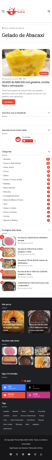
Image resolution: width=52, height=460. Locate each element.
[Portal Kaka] (15, 11)
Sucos (6, 171)
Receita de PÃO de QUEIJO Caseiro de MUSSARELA (32, 262)
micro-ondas (7, 424)
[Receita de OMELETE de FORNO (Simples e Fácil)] (9, 252)
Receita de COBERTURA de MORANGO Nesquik (33, 239)
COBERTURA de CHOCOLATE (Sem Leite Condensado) (33, 284)
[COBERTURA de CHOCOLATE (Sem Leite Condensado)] (9, 286)
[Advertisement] (35, 9)
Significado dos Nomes (18, 448)
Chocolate (41, 411)
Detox (6, 175)
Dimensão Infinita (36, 448)
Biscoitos (7, 192)
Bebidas (7, 184)
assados (6, 411)
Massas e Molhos (11, 220)
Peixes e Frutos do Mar (13, 180)
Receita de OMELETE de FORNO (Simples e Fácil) (30, 250)
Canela (31, 411)
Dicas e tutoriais (10, 212)
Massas (41, 420)
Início (6, 28)
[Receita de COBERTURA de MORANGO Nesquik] (9, 241)
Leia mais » (8, 102)
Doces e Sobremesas (12, 163)
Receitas (7, 159)
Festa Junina (9, 167)
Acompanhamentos (11, 196)
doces (15, 416)
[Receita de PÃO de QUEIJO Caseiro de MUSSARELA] (9, 263)
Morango (19, 424)
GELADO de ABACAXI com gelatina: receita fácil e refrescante (25, 84)
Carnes (6, 216)
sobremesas (7, 429)
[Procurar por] (49, 12)
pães (27, 424)
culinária (6, 416)
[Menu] (3, 12)
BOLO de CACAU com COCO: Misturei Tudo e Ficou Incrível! (38, 327)
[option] (13, 321)
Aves (5, 204)
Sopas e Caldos (10, 208)
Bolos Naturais (9, 188)
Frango (41, 416)
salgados (36, 424)
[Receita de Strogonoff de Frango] (42, 362)
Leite (5, 420)
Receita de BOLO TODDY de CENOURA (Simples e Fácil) (32, 273)
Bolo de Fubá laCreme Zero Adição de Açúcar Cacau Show (12, 326)
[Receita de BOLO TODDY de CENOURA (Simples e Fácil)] (9, 275)
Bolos (24, 411)
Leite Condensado (16, 420)
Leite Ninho (31, 420)
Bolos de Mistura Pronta (13, 200)
